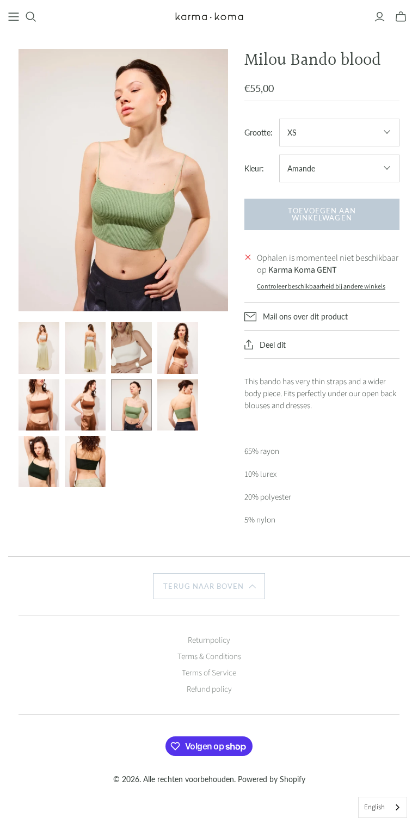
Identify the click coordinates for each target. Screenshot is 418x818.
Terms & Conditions (209, 656)
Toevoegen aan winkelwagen (322, 214)
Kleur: (254, 168)
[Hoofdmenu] (13, 16)
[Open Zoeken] (31, 16)
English (374, 807)
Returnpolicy (209, 640)
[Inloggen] (379, 17)
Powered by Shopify (271, 779)
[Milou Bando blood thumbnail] (39, 347)
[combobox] (382, 807)
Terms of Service (209, 673)
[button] (209, 586)
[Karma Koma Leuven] (209, 17)
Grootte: (258, 132)
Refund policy (209, 689)
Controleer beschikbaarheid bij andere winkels (321, 286)
